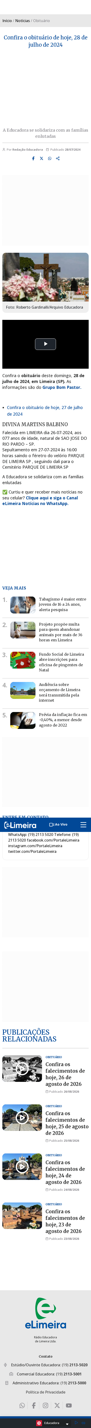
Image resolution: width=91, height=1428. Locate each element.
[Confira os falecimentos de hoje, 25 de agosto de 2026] (22, 1117)
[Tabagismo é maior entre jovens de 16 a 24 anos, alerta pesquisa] (22, 605)
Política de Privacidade (45, 1392)
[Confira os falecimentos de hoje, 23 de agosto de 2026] (22, 1215)
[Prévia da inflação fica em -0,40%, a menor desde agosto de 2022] (22, 720)
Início (7, 20)
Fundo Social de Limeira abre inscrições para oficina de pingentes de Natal (61, 662)
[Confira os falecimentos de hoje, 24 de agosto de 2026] (22, 1166)
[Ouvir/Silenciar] (83, 1423)
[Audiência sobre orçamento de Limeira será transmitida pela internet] (22, 690)
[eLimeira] (45, 1312)
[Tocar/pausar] (76, 1423)
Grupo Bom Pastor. (61, 387)
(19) (75, 1364)
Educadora (51, 1423)
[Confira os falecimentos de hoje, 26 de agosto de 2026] (22, 1068)
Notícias (22, 20)
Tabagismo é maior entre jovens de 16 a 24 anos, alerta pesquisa (62, 604)
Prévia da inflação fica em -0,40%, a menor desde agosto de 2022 (63, 719)
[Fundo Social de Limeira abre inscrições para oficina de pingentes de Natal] (22, 660)
